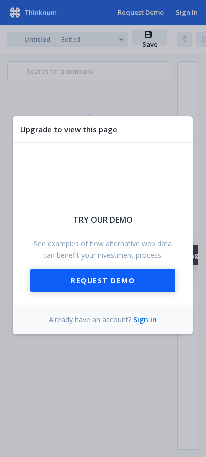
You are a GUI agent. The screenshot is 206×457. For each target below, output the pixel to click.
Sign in (145, 319)
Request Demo (103, 280)
